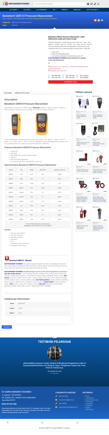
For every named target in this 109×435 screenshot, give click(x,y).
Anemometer (81, 166)
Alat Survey (13, 10)
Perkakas (64, 10)
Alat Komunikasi (41, 10)
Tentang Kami (90, 398)
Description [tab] (8, 93)
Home (4, 18)
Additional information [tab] (22, 93)
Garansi (88, 407)
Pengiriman (89, 405)
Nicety (79, 113)
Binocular (77, 10)
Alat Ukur (27, 10)
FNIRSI (79, 140)
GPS (54, 10)
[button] (95, 20)
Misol (95, 140)
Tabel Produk (89, 409)
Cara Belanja (89, 402)
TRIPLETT (80, 167)
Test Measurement (19, 18)
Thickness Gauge (82, 111)
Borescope (96, 166)
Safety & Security (92, 10)
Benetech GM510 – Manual (20, 260)
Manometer (29, 18)
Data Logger (97, 139)
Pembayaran (89, 404)
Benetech (15, 25)
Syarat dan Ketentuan (92, 400)
